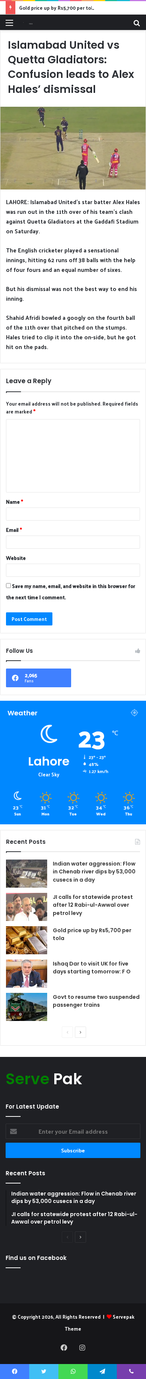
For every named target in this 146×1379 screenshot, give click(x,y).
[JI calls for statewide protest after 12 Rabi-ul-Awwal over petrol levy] (26, 907)
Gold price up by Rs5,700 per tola (57, 7)
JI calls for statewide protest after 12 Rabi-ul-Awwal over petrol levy (93, 905)
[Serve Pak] (26, 22)
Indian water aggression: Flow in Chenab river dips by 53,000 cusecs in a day (94, 872)
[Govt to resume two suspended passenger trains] (26, 1007)
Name (14, 501)
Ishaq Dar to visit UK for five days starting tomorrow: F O (92, 968)
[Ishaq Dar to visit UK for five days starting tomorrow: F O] (26, 974)
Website (16, 558)
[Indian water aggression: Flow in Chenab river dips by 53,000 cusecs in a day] (26, 874)
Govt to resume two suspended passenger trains (96, 1001)
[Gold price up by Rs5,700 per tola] (26, 940)
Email (14, 529)
